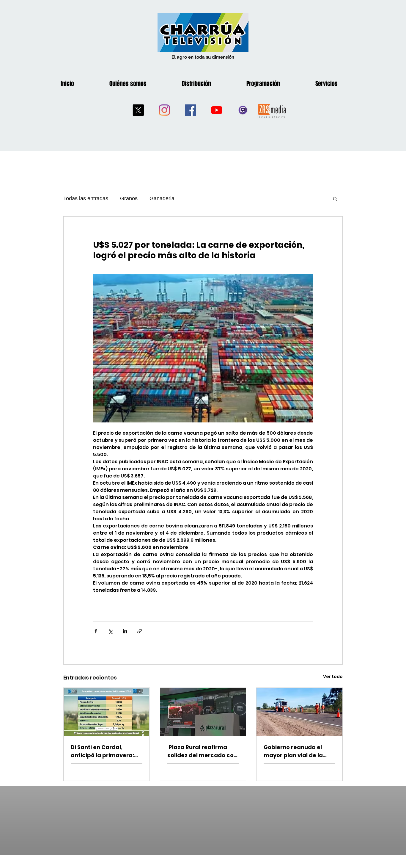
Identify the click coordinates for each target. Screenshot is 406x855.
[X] (138, 110)
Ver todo (333, 676)
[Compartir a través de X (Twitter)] (110, 631)
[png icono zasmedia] (272, 110)
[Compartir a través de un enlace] (139, 631)
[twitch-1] (242, 110)
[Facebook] (190, 110)
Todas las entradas (85, 198)
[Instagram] (164, 110)
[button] (335, 198)
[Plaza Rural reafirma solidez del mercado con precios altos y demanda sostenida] (203, 712)
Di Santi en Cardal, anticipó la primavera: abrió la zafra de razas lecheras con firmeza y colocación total (103, 751)
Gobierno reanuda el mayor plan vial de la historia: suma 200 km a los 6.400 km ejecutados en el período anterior (298, 751)
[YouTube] (216, 110)
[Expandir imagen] (203, 348)
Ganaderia (162, 198)
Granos (129, 198)
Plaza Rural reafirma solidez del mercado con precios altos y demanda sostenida (203, 751)
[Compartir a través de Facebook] (96, 631)
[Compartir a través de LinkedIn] (125, 631)
